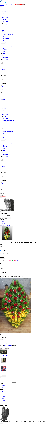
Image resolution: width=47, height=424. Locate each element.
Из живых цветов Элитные (6, 21)
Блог (11, 4)
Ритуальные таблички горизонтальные (7, 33)
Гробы (2, 9)
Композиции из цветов (4, 25)
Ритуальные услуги (3, 43)
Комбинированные (4, 22)
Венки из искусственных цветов (5, 17)
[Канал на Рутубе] (2, 403)
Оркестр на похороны (4, 58)
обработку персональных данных (8, 345)
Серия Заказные (5, 18)
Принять (1, 423)
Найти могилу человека (5, 59)
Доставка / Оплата (4, 385)
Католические (3, 396)
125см (2, 247)
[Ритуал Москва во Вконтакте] (1, 403)
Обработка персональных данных (4, 216)
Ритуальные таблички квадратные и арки (8, 34)
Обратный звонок (2, 219)
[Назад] (3, 376)
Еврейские (4, 50)
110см (2, 246)
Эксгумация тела (4, 54)
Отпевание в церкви (4, 52)
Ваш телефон (8, 215)
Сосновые (3, 29)
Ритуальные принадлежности (5, 38)
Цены (1, 4)
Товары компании (2, 7)
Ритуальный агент (4, 47)
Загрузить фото (10, 339)
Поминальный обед (4, 53)
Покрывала (3, 39)
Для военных (4, 51)
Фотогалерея (7, 4)
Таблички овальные (5, 32)
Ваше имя (8, 214)
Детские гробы (3, 14)
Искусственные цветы (3, 250)
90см (1, 245)
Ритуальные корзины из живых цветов (7, 24)
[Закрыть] (1, 376)
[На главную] (23, 2)
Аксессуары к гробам (4, 12)
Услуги (1, 44)
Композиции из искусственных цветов (7, 26)
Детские (3, 398)
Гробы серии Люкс (4, 11)
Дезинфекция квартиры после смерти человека (7, 57)
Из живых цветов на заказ (6, 20)
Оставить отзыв (14, 345)
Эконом (2, 391)
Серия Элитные (5, 19)
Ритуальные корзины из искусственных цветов (8, 23)
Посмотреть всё (2, 5)
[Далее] (5, 376)
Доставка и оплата (4, 4)
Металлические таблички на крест (7, 31)
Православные (5, 48)
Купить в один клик (3, 258)
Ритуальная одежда (4, 41)
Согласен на (6, 345)
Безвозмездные (3, 390)
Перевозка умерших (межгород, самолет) (7, 46)
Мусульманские (5, 49)
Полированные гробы (4, 10)
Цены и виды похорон (3, 60)
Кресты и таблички (4, 28)
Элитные (3, 392)
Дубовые (3, 30)
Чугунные (3, 36)
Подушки (3, 40)
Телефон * (1, 380)
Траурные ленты (4, 16)
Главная (3, 384)
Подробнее (2, 277)
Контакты (14, 4)
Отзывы (10, 4)
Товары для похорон (4, 42)
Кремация (3, 55)
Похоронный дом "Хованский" (7, 56)
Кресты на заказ (3, 35)
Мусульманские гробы (4, 13)
